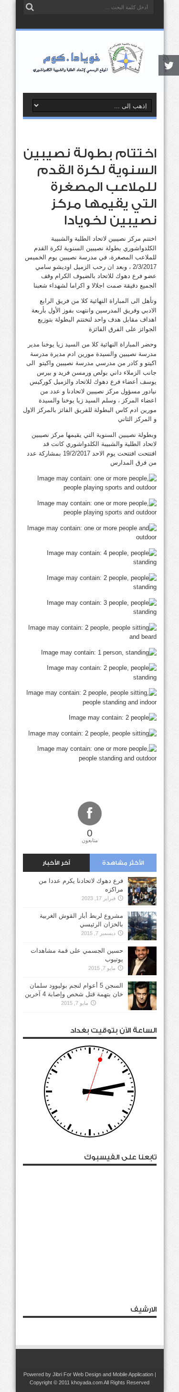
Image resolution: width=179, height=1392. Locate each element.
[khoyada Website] (89, 68)
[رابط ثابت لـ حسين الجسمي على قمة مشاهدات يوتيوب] (142, 973)
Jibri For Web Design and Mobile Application (103, 1374)
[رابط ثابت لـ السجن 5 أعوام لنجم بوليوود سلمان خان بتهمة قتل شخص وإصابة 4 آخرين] (142, 1008)
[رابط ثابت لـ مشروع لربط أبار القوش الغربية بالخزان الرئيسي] (142, 938)
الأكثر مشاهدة (123, 862)
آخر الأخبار (56, 862)
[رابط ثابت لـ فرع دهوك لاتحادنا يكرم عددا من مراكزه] (142, 903)
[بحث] (30, 7)
